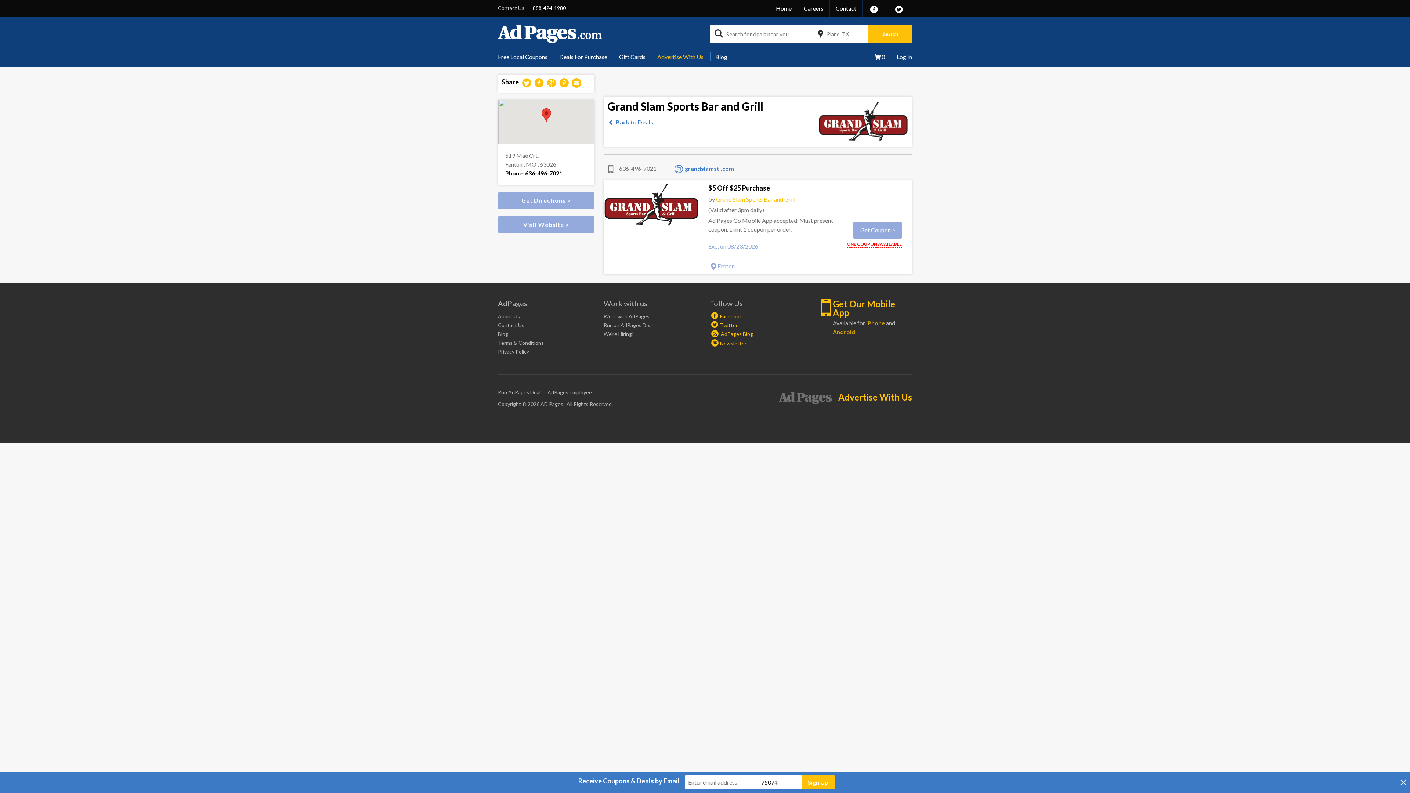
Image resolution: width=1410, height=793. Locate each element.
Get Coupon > (877, 230)
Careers (814, 8)
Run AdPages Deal (519, 392)
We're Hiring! (619, 334)
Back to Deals (634, 122)
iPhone (875, 322)
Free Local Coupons (522, 56)
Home (784, 8)
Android (844, 331)
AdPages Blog (736, 334)
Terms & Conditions (521, 343)
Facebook (731, 316)
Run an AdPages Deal (628, 325)
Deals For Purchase (583, 56)
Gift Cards (632, 56)
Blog (721, 56)
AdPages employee (569, 392)
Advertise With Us (680, 56)
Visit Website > (546, 224)
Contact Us (511, 325)
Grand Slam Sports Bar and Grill (755, 199)
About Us (509, 316)
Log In (904, 56)
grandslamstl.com (709, 168)
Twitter (729, 325)
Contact (846, 8)
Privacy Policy (513, 351)
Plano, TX (838, 34)
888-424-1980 (549, 8)
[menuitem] (525, 57)
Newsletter (733, 343)
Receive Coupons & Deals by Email (628, 781)
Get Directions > (546, 200)
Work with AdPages (627, 316)
